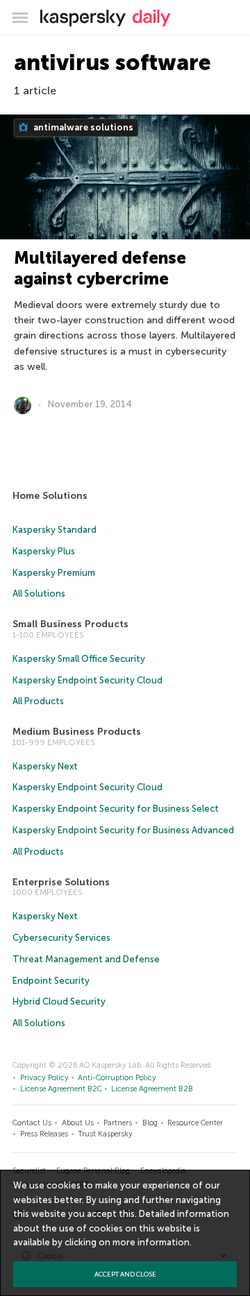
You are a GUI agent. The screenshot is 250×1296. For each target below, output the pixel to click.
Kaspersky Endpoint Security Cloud (87, 680)
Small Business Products (70, 624)
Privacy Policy (44, 1077)
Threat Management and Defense (86, 959)
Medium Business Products (76, 731)
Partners (117, 1122)
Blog (150, 1122)
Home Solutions (50, 496)
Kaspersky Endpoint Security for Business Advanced (123, 830)
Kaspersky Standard (54, 530)
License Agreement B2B (152, 1088)
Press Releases (44, 1134)
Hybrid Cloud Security (59, 1001)
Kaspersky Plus (43, 551)
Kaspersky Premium (53, 573)
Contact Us (31, 1122)
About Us (78, 1122)
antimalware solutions (82, 127)
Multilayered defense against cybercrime (100, 268)
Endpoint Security (51, 980)
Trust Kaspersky (105, 1134)
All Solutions (38, 593)
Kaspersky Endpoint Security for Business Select (115, 808)
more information (151, 1242)
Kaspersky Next (45, 766)
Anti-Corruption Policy (117, 1077)
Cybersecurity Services (61, 937)
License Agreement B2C (61, 1088)
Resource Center (195, 1122)
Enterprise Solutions (61, 882)
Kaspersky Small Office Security (78, 659)
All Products (38, 701)
